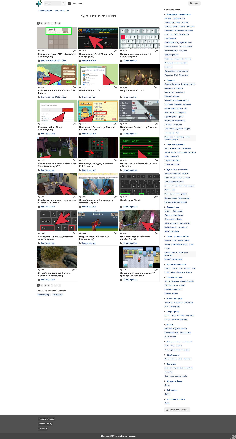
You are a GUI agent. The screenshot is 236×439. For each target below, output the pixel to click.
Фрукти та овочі (170, 178)
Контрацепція (170, 133)
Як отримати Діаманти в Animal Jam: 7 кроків (57, 91)
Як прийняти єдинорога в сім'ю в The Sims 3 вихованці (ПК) (57, 165)
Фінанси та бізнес (174, 381)
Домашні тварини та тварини (179, 342)
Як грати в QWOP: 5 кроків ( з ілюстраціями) (94, 238)
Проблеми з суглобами (173, 125)
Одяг (174, 240)
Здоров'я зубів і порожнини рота (177, 100)
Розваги (167, 268)
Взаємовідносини (174, 277)
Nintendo (188, 59)
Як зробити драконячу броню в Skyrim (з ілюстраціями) (54, 274)
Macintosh (190, 26)
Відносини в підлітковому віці (176, 329)
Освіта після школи (172, 164)
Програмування (170, 38)
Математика (186, 148)
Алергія (187, 129)
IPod (176, 75)
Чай (173, 190)
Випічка (167, 190)
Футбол (167, 319)
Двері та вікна (185, 223)
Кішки (167, 346)
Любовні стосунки (187, 281)
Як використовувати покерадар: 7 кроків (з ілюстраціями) (137, 274)
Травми (181, 117)
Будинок (168, 211)
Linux (167, 34)
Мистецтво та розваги (176, 264)
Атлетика (180, 315)
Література (181, 272)
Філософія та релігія (176, 399)
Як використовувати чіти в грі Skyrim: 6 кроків (135, 55)
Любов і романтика (172, 281)
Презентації (174, 156)
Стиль (191, 244)
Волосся (168, 240)
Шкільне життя (170, 337)
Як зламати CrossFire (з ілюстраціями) (50, 128)
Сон (185, 108)
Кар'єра (167, 394)
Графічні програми (171, 55)
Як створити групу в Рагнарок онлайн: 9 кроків (135, 238)
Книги (173, 272)
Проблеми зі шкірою (172, 96)
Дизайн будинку (171, 227)
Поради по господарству (174, 215)
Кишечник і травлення (182, 104)
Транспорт (171, 364)
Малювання (178, 302)
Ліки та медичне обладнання (175, 112)
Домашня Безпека (171, 223)
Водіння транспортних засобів (176, 376)
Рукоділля (168, 302)
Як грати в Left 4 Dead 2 (132, 90)
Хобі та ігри (188, 302)
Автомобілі (169, 372)
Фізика (173, 152)
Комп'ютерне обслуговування (176, 43)
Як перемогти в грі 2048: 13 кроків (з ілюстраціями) (56, 55)
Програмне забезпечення (179, 34)
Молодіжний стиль (172, 333)
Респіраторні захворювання (175, 121)
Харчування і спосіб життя (174, 92)
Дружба (182, 285)
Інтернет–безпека (171, 47)
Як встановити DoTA (89, 90)
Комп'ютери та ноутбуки (184, 30)
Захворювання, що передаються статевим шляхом (177, 138)
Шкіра (187, 240)
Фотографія (175, 306)
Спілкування (182, 152)
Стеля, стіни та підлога (173, 219)
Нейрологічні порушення (174, 129)
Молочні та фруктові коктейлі (176, 202)
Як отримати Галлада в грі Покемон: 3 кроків (139, 128)
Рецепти (185, 174)
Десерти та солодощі (173, 174)
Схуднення (169, 104)
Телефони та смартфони (174, 59)
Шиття (167, 306)
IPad (190, 43)
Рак (177, 133)
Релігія (167, 403)
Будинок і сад (173, 207)
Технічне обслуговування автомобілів (179, 368)
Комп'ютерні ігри (179, 18)
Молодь (170, 325)
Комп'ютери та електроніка (178, 14)
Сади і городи (178, 211)
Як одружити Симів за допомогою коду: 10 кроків (55, 238)
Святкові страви (171, 198)
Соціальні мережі (185, 47)
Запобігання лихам (172, 231)
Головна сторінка (46, 11)
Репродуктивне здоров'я (174, 108)
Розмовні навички (171, 293)
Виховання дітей (171, 359)
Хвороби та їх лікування (174, 88)
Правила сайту (45, 424)
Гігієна (167, 248)
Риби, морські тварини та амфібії (177, 350)
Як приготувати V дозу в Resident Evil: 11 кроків (96, 165)
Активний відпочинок (179, 319)
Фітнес (167, 315)
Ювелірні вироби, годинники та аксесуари (176, 254)
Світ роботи (172, 390)
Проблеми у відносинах (173, 289)
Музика (174, 268)
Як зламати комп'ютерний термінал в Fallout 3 (138, 165)
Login (195, 3)
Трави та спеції (183, 198)
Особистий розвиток (172, 84)
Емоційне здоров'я (188, 84)
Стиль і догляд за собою (178, 236)
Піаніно (189, 272)
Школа (167, 152)
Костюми (187, 268)
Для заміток (77, 3)
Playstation (169, 75)
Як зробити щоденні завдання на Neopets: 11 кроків (96, 201)
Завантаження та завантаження (176, 71)
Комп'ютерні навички (172, 22)
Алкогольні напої (171, 186)
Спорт (173, 315)
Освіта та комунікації (176, 144)
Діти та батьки (185, 333)
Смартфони (169, 30)
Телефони (168, 67)
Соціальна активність (173, 160)
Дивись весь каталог (178, 410)
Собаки (179, 346)
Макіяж (180, 240)
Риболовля (190, 315)
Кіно (180, 268)
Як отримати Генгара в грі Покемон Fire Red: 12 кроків (97, 128)
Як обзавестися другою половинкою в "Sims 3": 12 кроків (57, 201)
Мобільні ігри (184, 75)
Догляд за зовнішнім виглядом (176, 244)
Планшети (183, 51)
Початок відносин (171, 285)
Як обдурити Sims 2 (130, 200)
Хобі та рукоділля (174, 298)
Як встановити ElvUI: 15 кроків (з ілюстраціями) (96, 55)
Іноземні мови (175, 148)
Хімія (167, 156)
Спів (193, 268)
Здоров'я (171, 80)
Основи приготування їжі (174, 182)
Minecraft (185, 22)
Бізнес (167, 385)
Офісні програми (171, 26)
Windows (182, 26)
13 (59, 23)
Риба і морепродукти (186, 186)
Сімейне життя (173, 355)
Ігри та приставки (171, 51)
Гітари (167, 272)
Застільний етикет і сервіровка (176, 194)
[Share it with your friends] (234, 437)
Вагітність (187, 359)
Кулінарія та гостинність (177, 170)
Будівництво (182, 227)
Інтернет (168, 18)
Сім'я (180, 359)
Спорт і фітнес (173, 312)
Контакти (43, 428)
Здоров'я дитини (171, 117)
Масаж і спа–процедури (173, 259)
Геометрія (192, 152)
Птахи (172, 346)
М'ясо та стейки (184, 178)
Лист (166, 148)
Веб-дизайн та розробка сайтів (176, 63)
